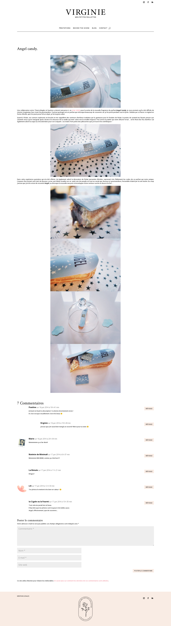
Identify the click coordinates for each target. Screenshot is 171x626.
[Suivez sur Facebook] (148, 2)
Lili (30, 486)
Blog (94, 28)
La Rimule (33, 470)
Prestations (64, 28)
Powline (32, 407)
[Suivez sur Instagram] (144, 2)
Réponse (149, 409)
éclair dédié (76, 110)
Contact (103, 28)
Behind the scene (81, 28)
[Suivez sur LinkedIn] (152, 2)
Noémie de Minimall (38, 454)
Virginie (44, 423)
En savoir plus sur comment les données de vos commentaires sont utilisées (81, 581)
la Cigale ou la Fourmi (39, 501)
